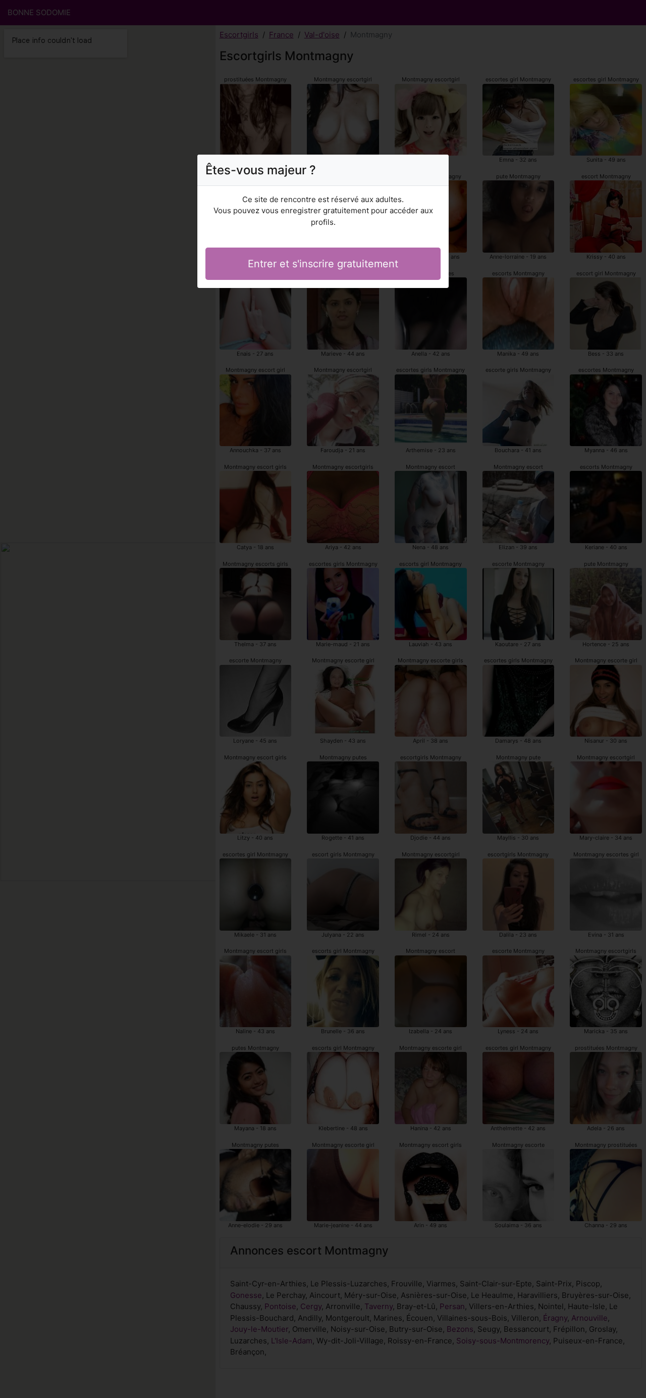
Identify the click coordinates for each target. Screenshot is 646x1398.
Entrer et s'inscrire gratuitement (323, 264)
